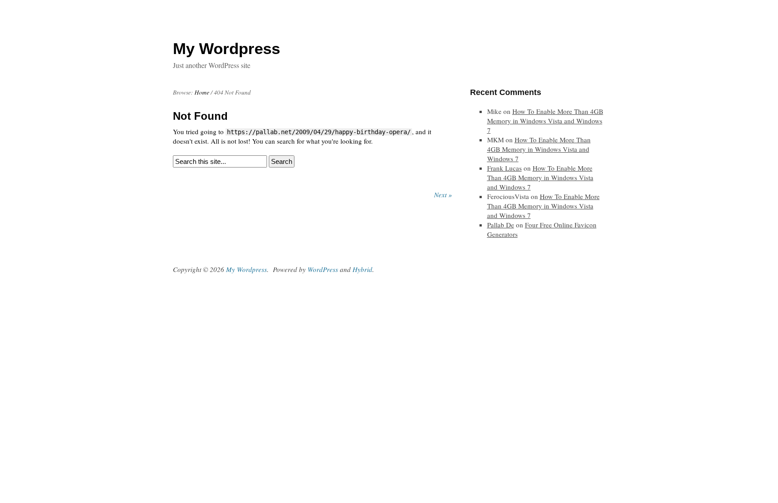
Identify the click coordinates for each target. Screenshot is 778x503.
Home (201, 92)
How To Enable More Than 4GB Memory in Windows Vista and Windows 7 (545, 121)
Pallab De (500, 224)
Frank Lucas (504, 167)
